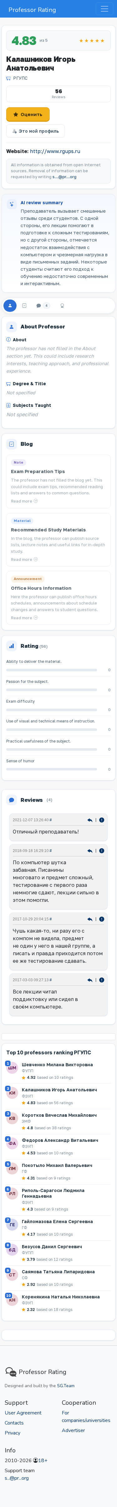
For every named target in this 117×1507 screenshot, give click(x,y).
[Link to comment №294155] (90, 819)
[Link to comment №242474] (90, 918)
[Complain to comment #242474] (101, 918)
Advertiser (73, 1430)
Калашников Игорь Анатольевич (59, 1089)
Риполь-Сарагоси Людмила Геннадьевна (53, 1193)
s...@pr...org (64, 176)
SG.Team (66, 1386)
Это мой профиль (39, 131)
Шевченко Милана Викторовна (57, 1064)
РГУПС (20, 78)
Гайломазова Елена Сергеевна (57, 1221)
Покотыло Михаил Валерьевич (57, 1165)
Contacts (14, 1422)
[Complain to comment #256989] (101, 850)
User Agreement (23, 1412)
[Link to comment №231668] (90, 979)
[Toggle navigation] (104, 9)
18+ (42, 1460)
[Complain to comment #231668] (101, 979)
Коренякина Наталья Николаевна (61, 1296)
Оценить (31, 114)
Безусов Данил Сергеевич (52, 1246)
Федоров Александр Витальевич (60, 1140)
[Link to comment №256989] (90, 850)
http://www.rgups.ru (55, 151)
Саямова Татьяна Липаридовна (58, 1271)
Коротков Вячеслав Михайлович (59, 1115)
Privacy (12, 1433)
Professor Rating (32, 10)
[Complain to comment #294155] (101, 819)
